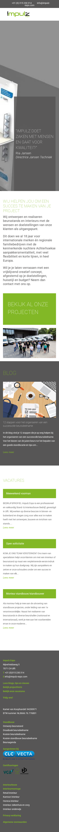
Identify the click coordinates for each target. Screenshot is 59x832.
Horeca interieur (11, 801)
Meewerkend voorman (18, 493)
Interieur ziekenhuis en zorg (16, 805)
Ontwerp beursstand (13, 726)
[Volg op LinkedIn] (5, 702)
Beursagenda (9, 742)
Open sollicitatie (15, 543)
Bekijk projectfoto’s (12, 687)
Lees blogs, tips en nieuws (16, 683)
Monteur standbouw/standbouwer (25, 593)
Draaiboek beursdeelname (15, 730)
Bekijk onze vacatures (14, 691)
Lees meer (8, 452)
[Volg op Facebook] (11, 702)
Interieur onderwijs (12, 809)
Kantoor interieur (11, 797)
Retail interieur (10, 793)
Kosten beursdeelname (14, 734)
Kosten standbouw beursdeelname (20, 738)
